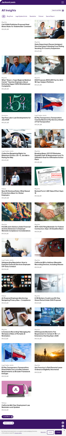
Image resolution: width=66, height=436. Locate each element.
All (3, 16)
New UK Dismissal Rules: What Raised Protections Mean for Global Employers (16, 193)
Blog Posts (10, 16)
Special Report (50, 16)
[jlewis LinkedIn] (63, 423)
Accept (58, 432)
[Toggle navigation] (62, 2)
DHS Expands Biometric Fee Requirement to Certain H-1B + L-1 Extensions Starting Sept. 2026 (47, 334)
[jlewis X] (63, 426)
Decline (50, 432)
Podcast (41, 16)
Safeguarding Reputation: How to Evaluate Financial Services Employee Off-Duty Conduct (16, 264)
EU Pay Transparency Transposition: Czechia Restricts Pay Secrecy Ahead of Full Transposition (49, 120)
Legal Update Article (21, 16)
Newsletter (33, 16)
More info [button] (43, 432)
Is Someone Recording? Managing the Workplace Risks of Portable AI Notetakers (16, 334)
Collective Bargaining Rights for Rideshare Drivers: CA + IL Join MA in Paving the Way (15, 155)
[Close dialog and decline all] (64, 430)
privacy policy (18, 433)
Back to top (8, 423)
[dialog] (33, 432)
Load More (6, 416)
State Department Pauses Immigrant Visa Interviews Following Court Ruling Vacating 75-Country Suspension (49, 46)
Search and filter (56, 10)
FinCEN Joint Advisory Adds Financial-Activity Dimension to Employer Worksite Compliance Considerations (16, 229)
